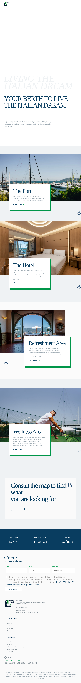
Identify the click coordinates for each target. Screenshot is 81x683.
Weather (9, 623)
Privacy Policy (21, 610)
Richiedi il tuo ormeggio (64, 4)
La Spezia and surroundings (15, 647)
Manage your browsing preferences (28, 612)
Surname (31, 566)
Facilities (9, 644)
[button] (76, 4)
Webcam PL (10, 628)
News (8, 631)
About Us (9, 642)
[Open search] (47, 4)
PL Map (9, 626)
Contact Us (10, 652)
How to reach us (11, 649)
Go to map (17, 509)
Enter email (55, 566)
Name (7, 566)
